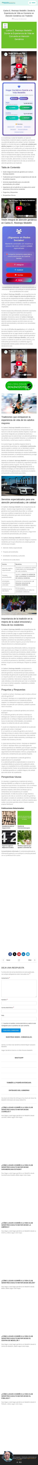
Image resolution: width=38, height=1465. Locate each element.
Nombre (4, 1000)
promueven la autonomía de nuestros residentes (25, 577)
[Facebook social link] (10, 954)
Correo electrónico (7, 1007)
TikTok (20, 280)
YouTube (20, 275)
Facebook (20, 270)
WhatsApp (26, 107)
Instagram (20, 265)
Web (2, 1015)
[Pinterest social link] (19, 954)
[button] (3, 386)
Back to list (19, 960)
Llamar (13, 107)
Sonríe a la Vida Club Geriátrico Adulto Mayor (15, 1045)
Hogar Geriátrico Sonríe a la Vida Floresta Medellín (17, 1050)
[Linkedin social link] (23, 954)
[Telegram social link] (28, 954)
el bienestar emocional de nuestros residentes (25, 583)
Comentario (5, 978)
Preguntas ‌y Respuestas (10, 192)
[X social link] (14, 954)
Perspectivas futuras (9, 195)
